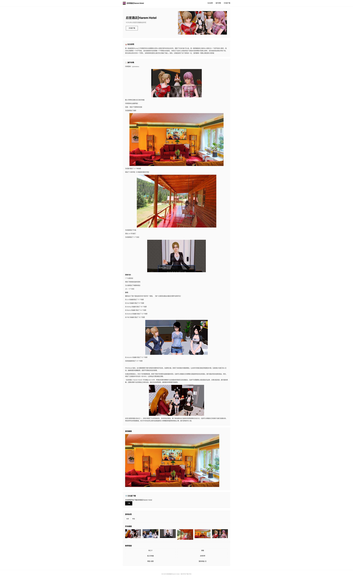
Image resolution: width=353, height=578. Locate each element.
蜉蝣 (202, 550)
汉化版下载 (227, 3)
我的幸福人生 (202, 561)
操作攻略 (218, 3)
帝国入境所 (150, 561)
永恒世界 (202, 556)
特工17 (150, 550)
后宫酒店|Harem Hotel (135, 3)
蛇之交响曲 (150, 556)
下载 (128, 503)
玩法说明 (210, 3)
